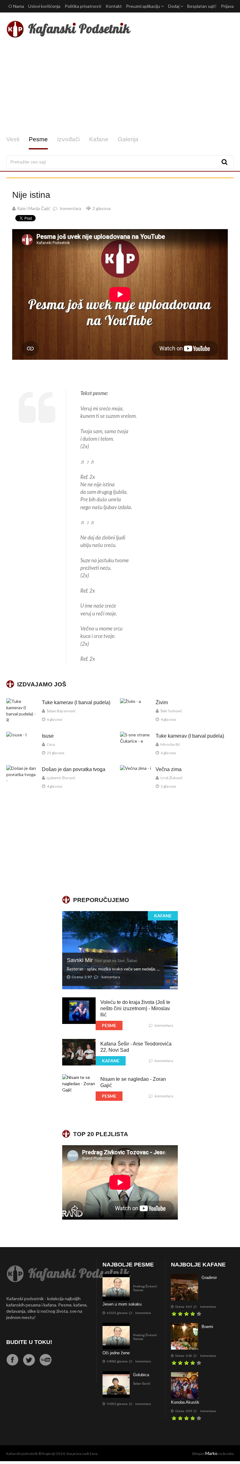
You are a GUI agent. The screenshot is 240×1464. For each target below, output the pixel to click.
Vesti (12, 139)
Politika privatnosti (83, 6)
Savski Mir (102, 960)
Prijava (227, 6)
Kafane (98, 139)
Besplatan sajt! (202, 6)
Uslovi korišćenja (44, 6)
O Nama (16, 6)
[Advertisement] (120, 87)
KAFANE (163, 915)
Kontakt (114, 6)
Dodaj (174, 6)
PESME (109, 1025)
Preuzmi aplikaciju (143, 6)
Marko (211, 1453)
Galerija (128, 139)
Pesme (38, 139)
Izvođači (68, 139)
